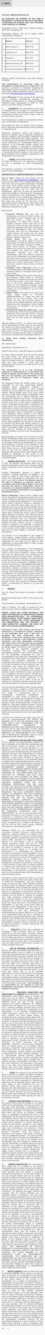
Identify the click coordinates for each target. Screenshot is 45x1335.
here (14, 967)
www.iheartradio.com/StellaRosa (26, 180)
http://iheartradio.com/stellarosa (23, 94)
